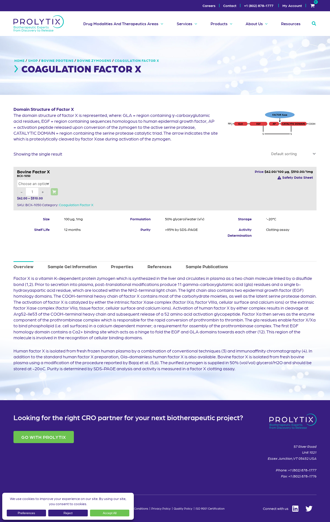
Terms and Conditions (133, 508)
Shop (33, 60)
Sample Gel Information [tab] (72, 266)
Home (19, 60)
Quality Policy (183, 508)
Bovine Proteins (57, 60)
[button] (160, 23)
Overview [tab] (23, 266)
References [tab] (159, 266)
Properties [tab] (122, 266)
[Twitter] (311, 508)
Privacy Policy (161, 508)
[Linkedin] (283, 508)
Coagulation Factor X (76, 205)
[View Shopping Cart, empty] (312, 6)
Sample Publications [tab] (207, 266)
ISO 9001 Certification (210, 508)
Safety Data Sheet (297, 177)
